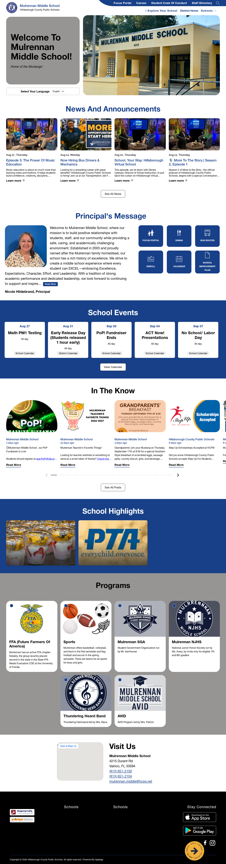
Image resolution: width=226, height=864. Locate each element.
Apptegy (99, 859)
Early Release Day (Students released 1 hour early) (68, 337)
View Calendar (113, 367)
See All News (113, 194)
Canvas (141, 3)
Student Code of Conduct (169, 3)
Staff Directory (202, 3)
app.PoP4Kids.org (46, 458)
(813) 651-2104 (120, 776)
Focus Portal (122, 3)
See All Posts (113, 487)
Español (56, 91)
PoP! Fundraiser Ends (111, 335)
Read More (50, 284)
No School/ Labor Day (198, 335)
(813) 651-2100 (120, 771)
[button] (54, 474)
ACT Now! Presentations (155, 335)
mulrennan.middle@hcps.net (130, 781)
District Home (189, 10)
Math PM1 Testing (25, 332)
